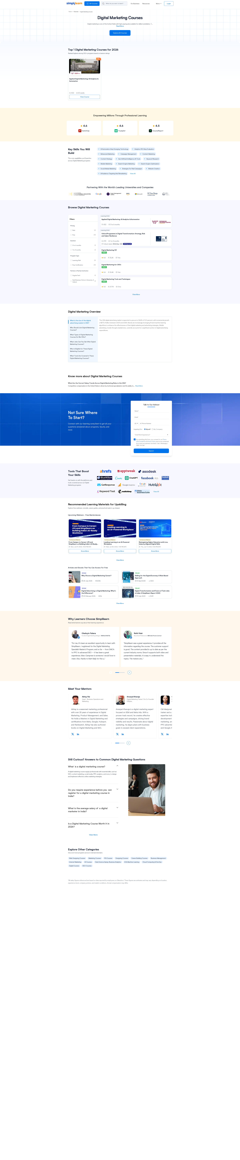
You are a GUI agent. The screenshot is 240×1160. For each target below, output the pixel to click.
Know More (85, 551)
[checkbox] (71, 230)
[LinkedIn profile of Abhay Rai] (77, 734)
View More (136, 294)
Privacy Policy (151, 441)
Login (169, 4)
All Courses (94, 4)
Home (70, 11)
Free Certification (77, 265)
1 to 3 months (76, 250)
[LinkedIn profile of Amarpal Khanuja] (122, 734)
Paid (73, 230)
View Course (84, 97)
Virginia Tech (76, 275)
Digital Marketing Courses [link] (86, 11)
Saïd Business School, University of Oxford (83, 281)
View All (133, 173)
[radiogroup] (153, 429)
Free (73, 235)
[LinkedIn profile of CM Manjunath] (167, 734)
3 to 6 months (76, 245)
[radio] (145, 429)
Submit (151, 451)
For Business (135, 4)
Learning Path (76, 260)
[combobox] (136, 423)
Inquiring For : (138, 429)
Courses (76, 11)
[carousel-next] (129, 672)
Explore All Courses (120, 33)
